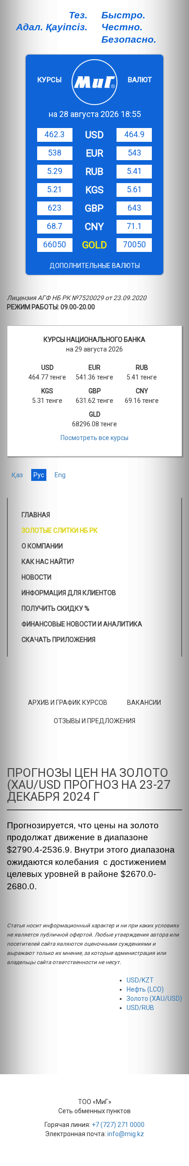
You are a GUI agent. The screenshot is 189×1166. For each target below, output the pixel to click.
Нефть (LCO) (145, 989)
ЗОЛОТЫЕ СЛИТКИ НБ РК (60, 530)
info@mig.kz (125, 1134)
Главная (36, 515)
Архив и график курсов (67, 702)
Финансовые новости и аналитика (82, 624)
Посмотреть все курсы (94, 437)
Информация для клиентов (69, 593)
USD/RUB (140, 1007)
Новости (36, 577)
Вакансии (144, 702)
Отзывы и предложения (94, 721)
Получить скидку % (55, 608)
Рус (38, 475)
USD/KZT (140, 980)
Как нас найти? (48, 561)
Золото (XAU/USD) (154, 998)
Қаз (17, 475)
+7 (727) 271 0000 (118, 1124)
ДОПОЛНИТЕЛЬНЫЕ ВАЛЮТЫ (95, 265)
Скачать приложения (58, 639)
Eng (60, 475)
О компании (42, 546)
